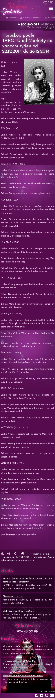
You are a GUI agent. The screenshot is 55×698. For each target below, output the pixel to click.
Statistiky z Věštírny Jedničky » (18, 611)
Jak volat (12, 18)
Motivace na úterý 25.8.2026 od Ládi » (23, 676)
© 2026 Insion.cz (48, 692)
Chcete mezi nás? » (13, 596)
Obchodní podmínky (32, 18)
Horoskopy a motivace (41, 554)
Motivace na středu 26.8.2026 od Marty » (24, 646)
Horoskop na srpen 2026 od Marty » (21, 661)
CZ (45, 2)
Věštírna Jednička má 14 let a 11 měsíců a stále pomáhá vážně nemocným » (27, 580)
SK (51, 2)
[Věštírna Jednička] (22, 554)
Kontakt (51, 18)
